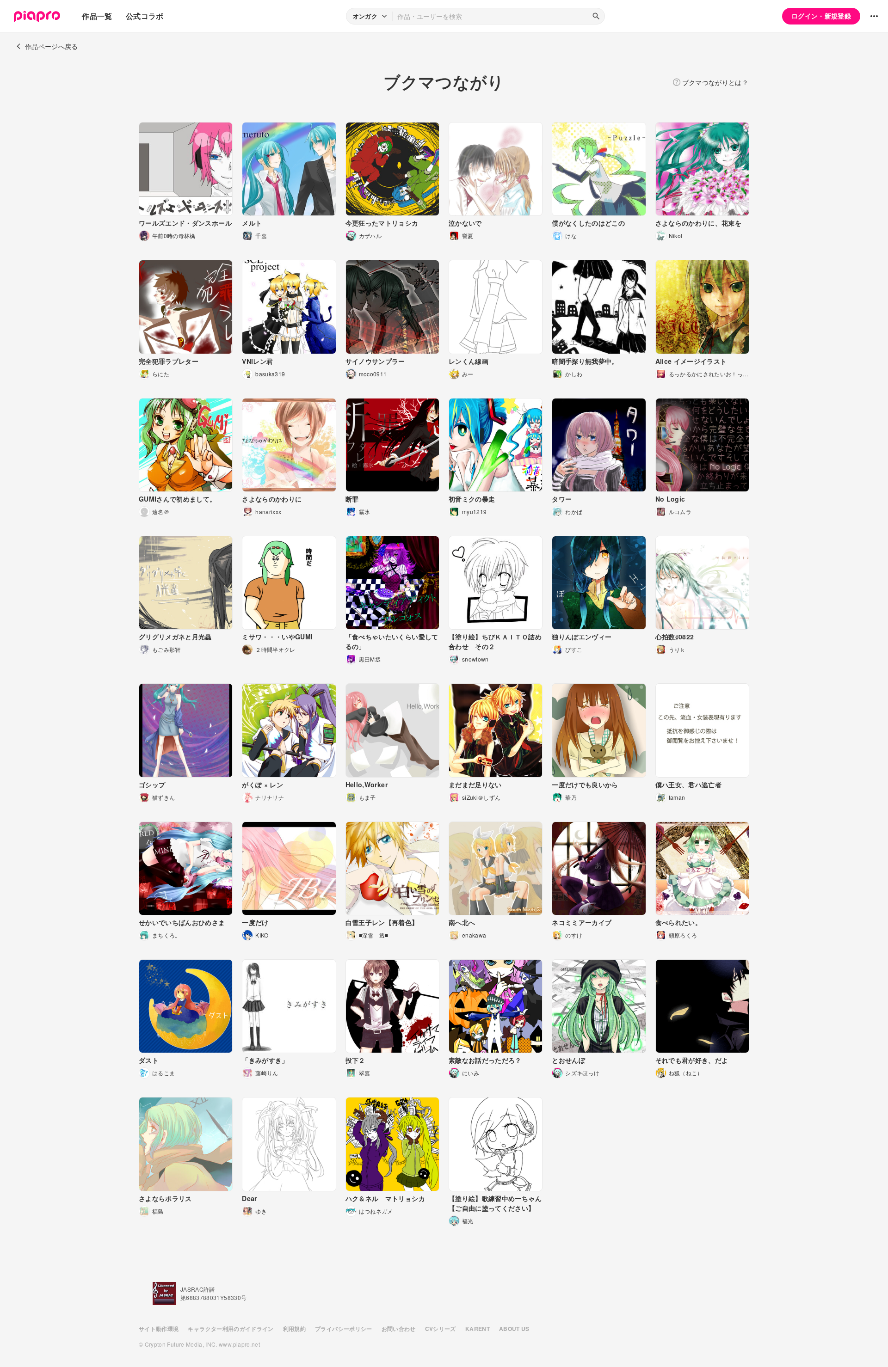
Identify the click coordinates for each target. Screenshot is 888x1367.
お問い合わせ (399, 1328)
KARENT (477, 1328)
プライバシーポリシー (343, 1328)
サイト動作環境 (159, 1328)
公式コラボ (145, 16)
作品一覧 (97, 16)
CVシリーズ (440, 1328)
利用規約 (294, 1328)
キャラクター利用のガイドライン (230, 1328)
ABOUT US (514, 1328)
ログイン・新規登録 (821, 15)
